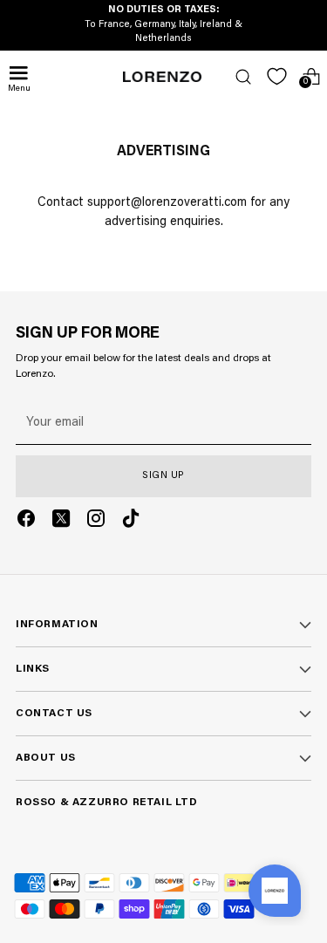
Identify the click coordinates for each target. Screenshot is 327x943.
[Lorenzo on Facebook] (26, 522)
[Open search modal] (243, 76)
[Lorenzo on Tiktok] (130, 522)
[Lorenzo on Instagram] (95, 522)
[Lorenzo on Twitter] (61, 522)
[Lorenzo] (162, 77)
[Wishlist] (277, 76)
